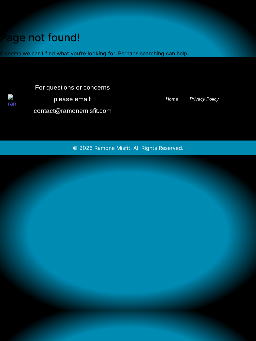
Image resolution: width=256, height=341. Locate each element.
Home (172, 99)
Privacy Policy (204, 99)
